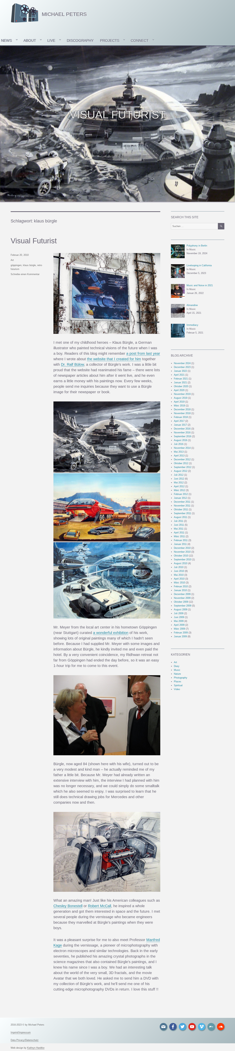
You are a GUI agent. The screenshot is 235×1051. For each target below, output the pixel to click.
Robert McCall (99, 906)
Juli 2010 (178, 567)
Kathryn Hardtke (35, 1047)
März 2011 (179, 536)
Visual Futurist (34, 241)
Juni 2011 (179, 524)
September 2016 (182, 436)
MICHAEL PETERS (64, 14)
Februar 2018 (181, 417)
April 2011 (179, 532)
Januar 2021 (180, 382)
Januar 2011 (180, 544)
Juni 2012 (179, 478)
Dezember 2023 (182, 367)
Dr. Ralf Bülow (72, 364)
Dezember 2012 (182, 459)
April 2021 (179, 374)
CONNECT (140, 40)
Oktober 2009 (181, 601)
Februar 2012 (181, 494)
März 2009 (179, 628)
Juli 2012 (178, 474)
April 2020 (179, 390)
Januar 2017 (180, 424)
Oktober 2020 (181, 386)
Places (177, 681)
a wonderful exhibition (110, 633)
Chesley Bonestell (67, 906)
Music (177, 670)
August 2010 (180, 563)
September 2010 (182, 559)
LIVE (51, 40)
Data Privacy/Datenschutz (25, 1040)
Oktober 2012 (181, 463)
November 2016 (182, 432)
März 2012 (179, 490)
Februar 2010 (181, 586)
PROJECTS (109, 40)
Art (12, 260)
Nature (177, 673)
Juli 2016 (178, 444)
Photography (180, 677)
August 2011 (180, 517)
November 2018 (182, 413)
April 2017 (179, 421)
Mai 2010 (179, 575)
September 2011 (182, 513)
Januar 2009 (180, 636)
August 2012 (180, 471)
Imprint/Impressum (21, 1032)
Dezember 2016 (182, 428)
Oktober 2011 (181, 509)
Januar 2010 (180, 590)
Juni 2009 (179, 617)
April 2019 (179, 401)
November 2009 (182, 598)
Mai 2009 (179, 621)
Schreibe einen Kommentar (25, 274)
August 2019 (180, 398)
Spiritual (178, 685)
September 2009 (182, 605)
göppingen (16, 265)
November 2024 (182, 363)
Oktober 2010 (181, 555)
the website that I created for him (114, 359)
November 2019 (182, 394)
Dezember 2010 (182, 548)
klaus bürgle (29, 265)
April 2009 (179, 625)
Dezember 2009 (182, 594)
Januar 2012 (180, 498)
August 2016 (180, 440)
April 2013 (179, 455)
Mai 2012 (179, 482)
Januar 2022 (180, 371)
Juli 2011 (178, 521)
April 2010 (179, 578)
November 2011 (182, 505)
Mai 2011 (178, 528)
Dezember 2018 (182, 409)
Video (177, 689)
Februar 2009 (181, 632)
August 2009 (180, 609)
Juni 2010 (179, 571)
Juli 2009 (178, 613)
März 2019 (179, 405)
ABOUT (30, 40)
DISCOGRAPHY (80, 40)
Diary (176, 666)
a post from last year (143, 353)
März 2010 (179, 582)
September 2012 (182, 467)
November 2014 (182, 448)
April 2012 (179, 486)
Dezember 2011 (182, 501)
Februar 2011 (181, 540)
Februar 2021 (181, 378)
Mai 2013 (179, 451)
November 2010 (182, 551)
